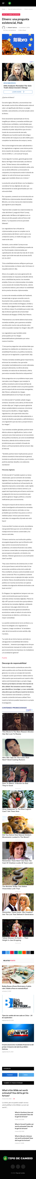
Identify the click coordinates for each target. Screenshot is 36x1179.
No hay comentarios (9, 30)
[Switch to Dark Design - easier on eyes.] (30, 3)
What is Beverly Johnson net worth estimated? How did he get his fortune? (24, 1138)
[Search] (33, 3)
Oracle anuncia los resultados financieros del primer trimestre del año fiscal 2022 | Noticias (18, 1047)
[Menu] (3, 3)
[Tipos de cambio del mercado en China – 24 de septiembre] (18, 1004)
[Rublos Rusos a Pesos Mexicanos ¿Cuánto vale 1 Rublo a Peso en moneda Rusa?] (18, 974)
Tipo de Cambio (20, 1173)
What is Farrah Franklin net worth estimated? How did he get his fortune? (24, 1126)
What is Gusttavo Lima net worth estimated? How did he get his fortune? (24, 1114)
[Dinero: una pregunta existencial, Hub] (18, 44)
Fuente (4, 658)
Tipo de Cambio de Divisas (11, 14)
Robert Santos (12, 27)
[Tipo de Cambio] (17, 3)
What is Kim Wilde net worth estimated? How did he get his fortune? (15, 1093)
